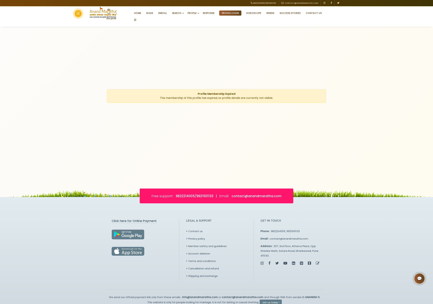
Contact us (194, 231)
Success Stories (290, 13)
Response (208, 13)
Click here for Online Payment (134, 221)
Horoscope (253, 13)
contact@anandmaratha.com (289, 238)
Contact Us (314, 13)
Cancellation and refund (202, 268)
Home (137, 13)
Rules (149, 13)
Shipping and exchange (202, 276)
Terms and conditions (201, 261)
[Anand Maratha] (102, 13)
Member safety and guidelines (206, 246)
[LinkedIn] (293, 263)
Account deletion (198, 253)
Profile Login (230, 13)
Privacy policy (195, 238)
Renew (270, 13)
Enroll (162, 13)
